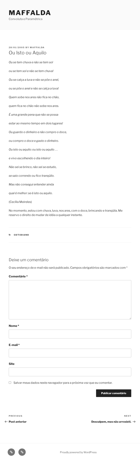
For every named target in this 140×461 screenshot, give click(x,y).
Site (11, 364)
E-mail (14, 345)
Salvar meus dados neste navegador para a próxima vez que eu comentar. (62, 382)
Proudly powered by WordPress (78, 452)
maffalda (37, 47)
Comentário (18, 276)
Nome (14, 326)
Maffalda (30, 13)
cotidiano (21, 235)
